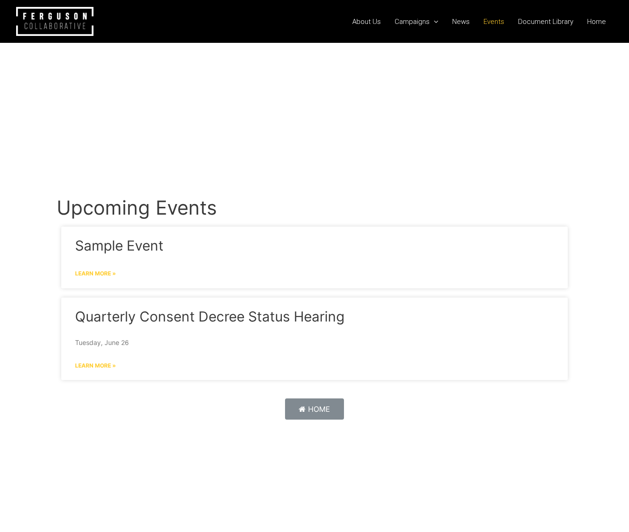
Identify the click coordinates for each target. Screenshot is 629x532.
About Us (366, 22)
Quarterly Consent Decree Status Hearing (209, 316)
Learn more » (95, 273)
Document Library (545, 22)
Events (493, 22)
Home (596, 22)
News (461, 22)
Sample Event (119, 245)
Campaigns (412, 22)
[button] (314, 409)
